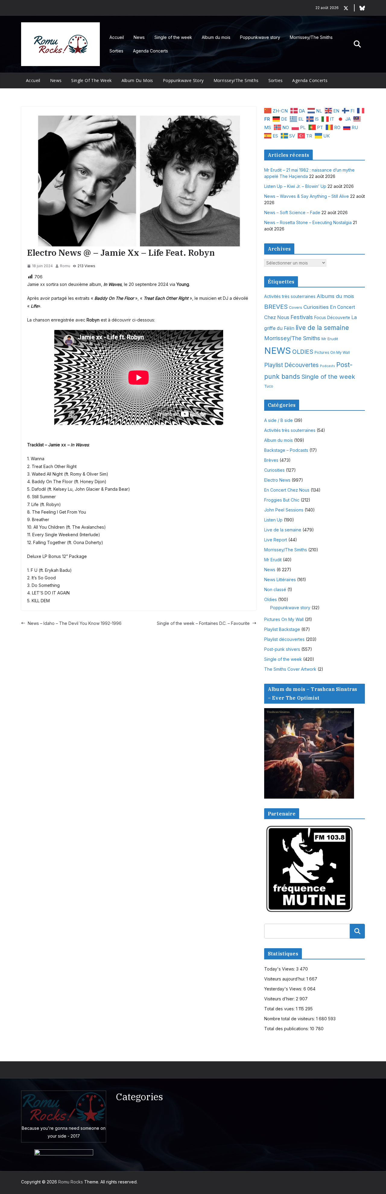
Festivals (301, 317)
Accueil (116, 37)
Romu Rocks (70, 1181)
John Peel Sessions (283, 509)
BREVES (276, 306)
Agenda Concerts (150, 50)
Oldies (270, 599)
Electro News (277, 480)
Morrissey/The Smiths (311, 37)
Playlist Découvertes (291, 365)
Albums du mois (335, 296)
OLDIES (302, 351)
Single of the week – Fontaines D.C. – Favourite (203, 623)
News (139, 37)
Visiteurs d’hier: (280, 998)
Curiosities (316, 307)
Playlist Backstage (282, 629)
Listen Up (273, 519)
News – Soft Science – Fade (292, 212)
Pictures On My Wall (332, 352)
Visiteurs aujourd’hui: (285, 978)
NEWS (277, 350)
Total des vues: (280, 1008)
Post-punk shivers (282, 649)
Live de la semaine (282, 529)
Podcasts (327, 366)
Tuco (268, 386)
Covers (295, 307)
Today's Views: (280, 968)
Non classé (275, 589)
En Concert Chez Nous (286, 489)
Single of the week (173, 37)
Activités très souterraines (289, 296)
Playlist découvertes (284, 639)
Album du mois (216, 37)
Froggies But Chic (281, 499)
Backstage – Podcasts (286, 450)
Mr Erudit (329, 338)
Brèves (271, 460)
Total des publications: (287, 1028)
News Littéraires (280, 579)
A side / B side (278, 420)
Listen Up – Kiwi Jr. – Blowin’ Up (295, 186)
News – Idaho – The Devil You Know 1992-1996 (75, 623)
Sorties (116, 50)
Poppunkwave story (260, 37)
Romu (65, 266)
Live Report (275, 539)
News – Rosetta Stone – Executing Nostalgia (308, 222)
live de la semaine (322, 327)
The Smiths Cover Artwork (290, 669)
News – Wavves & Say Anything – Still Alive (306, 196)
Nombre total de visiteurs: (290, 1018)
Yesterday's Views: (283, 988)
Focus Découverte (332, 317)
